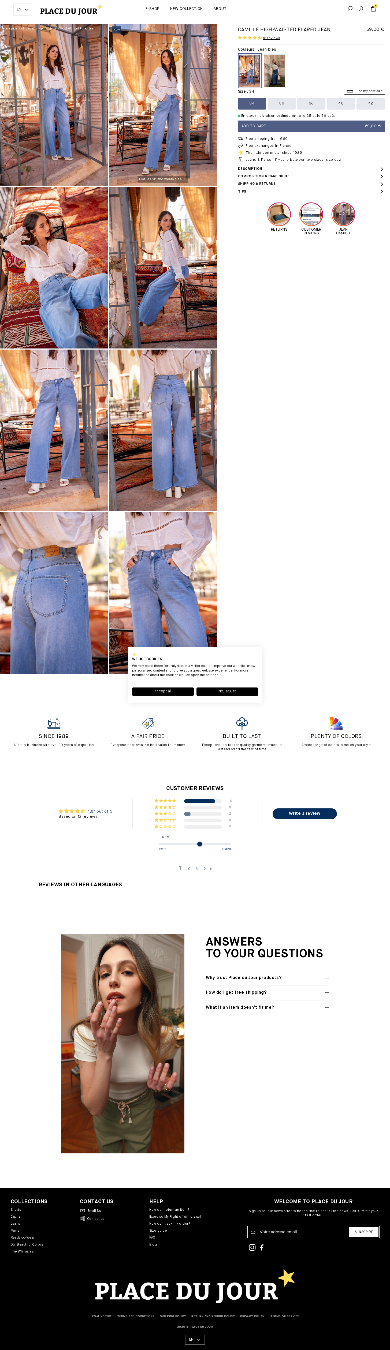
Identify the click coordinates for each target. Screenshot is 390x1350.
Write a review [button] (305, 814)
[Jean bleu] (250, 70)
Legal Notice (101, 1316)
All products (29, 28)
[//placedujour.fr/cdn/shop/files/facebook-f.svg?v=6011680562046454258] (262, 1248)
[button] (250, 38)
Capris (16, 1216)
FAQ (152, 1237)
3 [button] (197, 868)
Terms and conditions (136, 1316)
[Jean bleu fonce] (275, 70)
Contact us (96, 1219)
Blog (153, 1244)
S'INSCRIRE (364, 1232)
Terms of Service (284, 1316)
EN (19, 9)
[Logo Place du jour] (69, 9)
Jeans (15, 1223)
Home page (10, 28)
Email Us (94, 1211)
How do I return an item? (169, 1210)
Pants (15, 1230)
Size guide (158, 1230)
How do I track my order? (170, 1223)
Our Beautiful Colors (27, 1244)
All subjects (48, 28)
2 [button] (189, 868)
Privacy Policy (252, 1316)
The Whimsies (22, 1251)
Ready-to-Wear (23, 1237)
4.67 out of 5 (99, 811)
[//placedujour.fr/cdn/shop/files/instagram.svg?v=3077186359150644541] (252, 1248)
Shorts (16, 1210)
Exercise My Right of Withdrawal (175, 1216)
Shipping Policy (173, 1316)
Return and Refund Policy (213, 1316)
